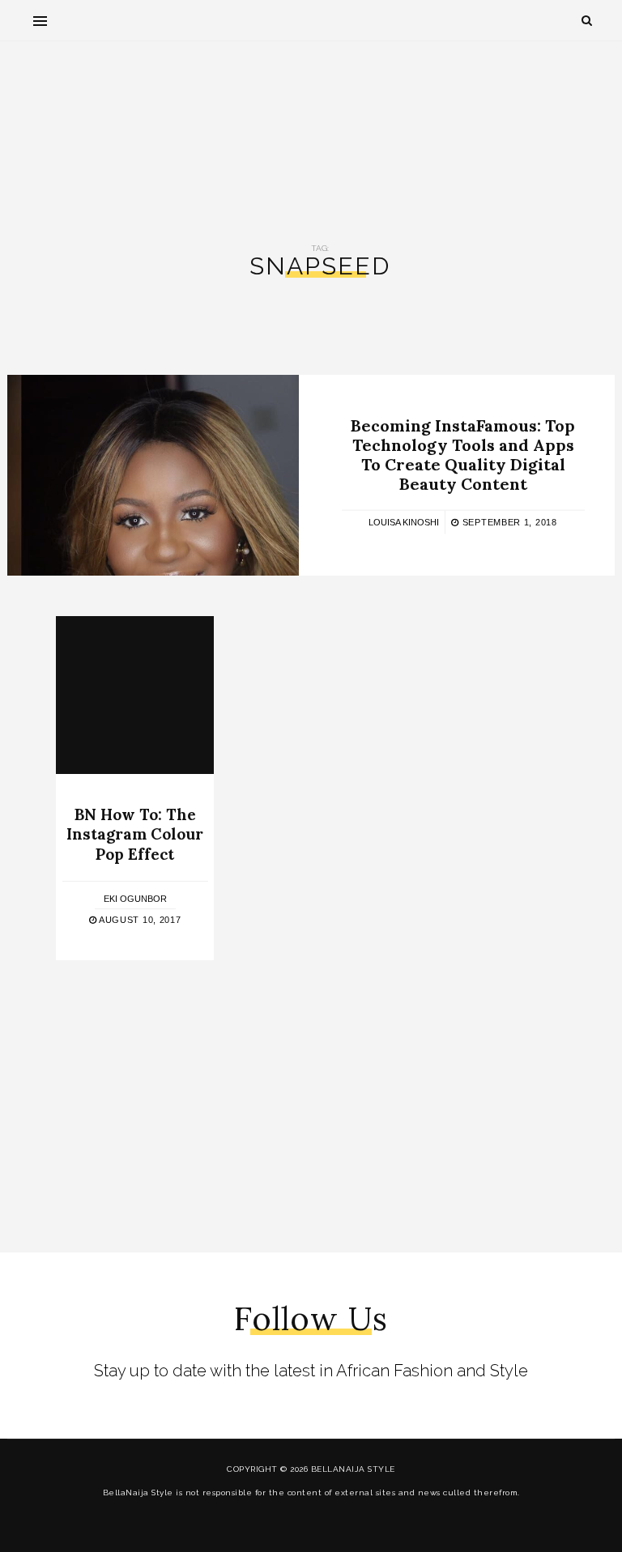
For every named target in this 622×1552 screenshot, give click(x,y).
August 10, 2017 (138, 920)
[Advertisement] (311, 130)
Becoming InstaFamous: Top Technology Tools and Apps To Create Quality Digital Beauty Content (463, 454)
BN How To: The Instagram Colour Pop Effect (134, 834)
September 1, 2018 (507, 521)
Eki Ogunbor (135, 899)
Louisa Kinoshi (404, 521)
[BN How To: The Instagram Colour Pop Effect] (135, 695)
